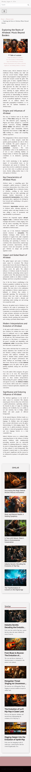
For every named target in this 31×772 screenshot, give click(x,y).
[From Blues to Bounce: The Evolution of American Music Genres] (15, 644)
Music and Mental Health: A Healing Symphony (14, 515)
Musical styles (10, 19)
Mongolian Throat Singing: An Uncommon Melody (15, 683)
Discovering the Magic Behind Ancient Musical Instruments (15, 491)
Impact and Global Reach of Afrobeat (15, 62)
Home (2, 19)
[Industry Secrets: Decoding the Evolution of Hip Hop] (15, 554)
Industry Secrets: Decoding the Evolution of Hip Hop (15, 565)
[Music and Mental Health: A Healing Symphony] (15, 504)
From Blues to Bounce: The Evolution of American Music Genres (14, 655)
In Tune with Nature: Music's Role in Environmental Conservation (14, 540)
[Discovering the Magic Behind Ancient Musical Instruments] (15, 480)
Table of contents (15, 55)
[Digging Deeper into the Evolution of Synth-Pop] (15, 728)
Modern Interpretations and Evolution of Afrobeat (15, 64)
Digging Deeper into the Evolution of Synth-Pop (15, 738)
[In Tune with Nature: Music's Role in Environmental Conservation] (15, 528)
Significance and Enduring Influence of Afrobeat (14, 66)
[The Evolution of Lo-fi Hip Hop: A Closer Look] (15, 700)
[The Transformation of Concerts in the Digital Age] (15, 577)
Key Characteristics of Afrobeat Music (14, 60)
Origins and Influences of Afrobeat (14, 58)
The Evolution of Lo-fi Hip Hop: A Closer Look (14, 710)
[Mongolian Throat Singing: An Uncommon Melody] (15, 672)
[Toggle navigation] (4, 11)
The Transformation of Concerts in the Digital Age (14, 589)
